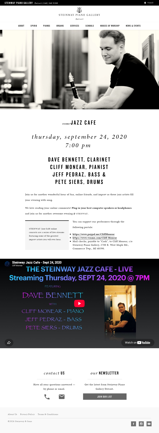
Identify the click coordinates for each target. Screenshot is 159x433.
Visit (150, 3)
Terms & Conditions (48, 414)
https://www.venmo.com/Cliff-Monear (95, 237)
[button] (47, 399)
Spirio (34, 25)
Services (74, 25)
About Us (12, 414)
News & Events (133, 25)
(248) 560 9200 (50, 3)
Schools (90, 25)
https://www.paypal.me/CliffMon (92, 234)
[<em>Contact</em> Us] (61, 399)
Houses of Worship (110, 25)
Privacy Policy (27, 414)
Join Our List (104, 396)
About (21, 25)
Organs (60, 25)
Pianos (46, 25)
